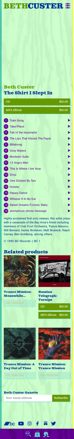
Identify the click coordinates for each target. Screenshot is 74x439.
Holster (14, 187)
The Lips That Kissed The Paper (30, 138)
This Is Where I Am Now (25, 168)
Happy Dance (18, 193)
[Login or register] (46, 434)
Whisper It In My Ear (23, 199)
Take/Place (17, 126)
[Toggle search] (28, 433)
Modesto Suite (19, 156)
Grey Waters (18, 150)
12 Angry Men (19, 162)
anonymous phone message (28, 211)
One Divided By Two (23, 180)
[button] (67, 6)
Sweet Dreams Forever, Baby (28, 205)
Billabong (16, 144)
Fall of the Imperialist (23, 132)
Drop (13, 174)
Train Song (17, 120)
